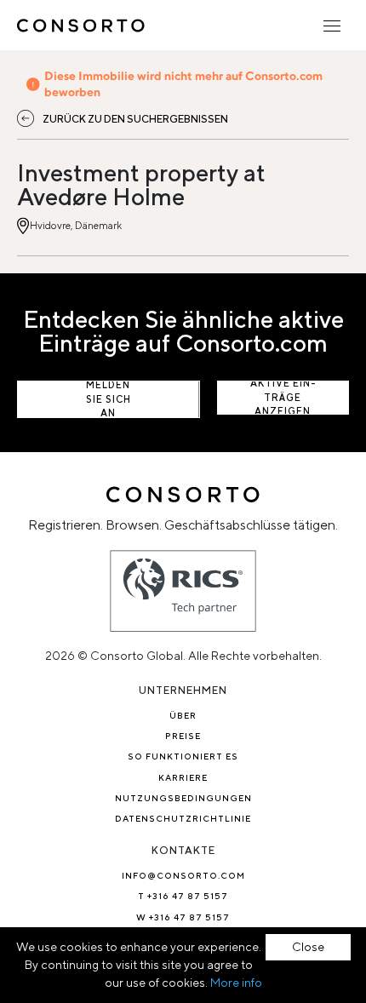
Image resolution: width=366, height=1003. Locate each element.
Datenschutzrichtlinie (183, 818)
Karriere (183, 777)
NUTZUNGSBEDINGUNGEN (183, 798)
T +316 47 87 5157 (183, 896)
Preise (183, 736)
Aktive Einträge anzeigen (283, 398)
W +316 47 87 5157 (183, 917)
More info (236, 982)
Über (183, 715)
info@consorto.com (183, 875)
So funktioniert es (183, 756)
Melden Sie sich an (108, 399)
